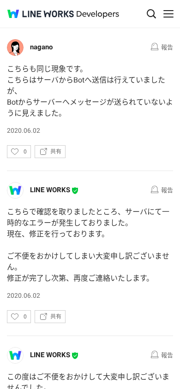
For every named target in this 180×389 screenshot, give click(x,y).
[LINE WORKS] (40, 14)
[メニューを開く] (168, 14)
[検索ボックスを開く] (151, 14)
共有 (55, 151)
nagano (41, 47)
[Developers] (98, 14)
